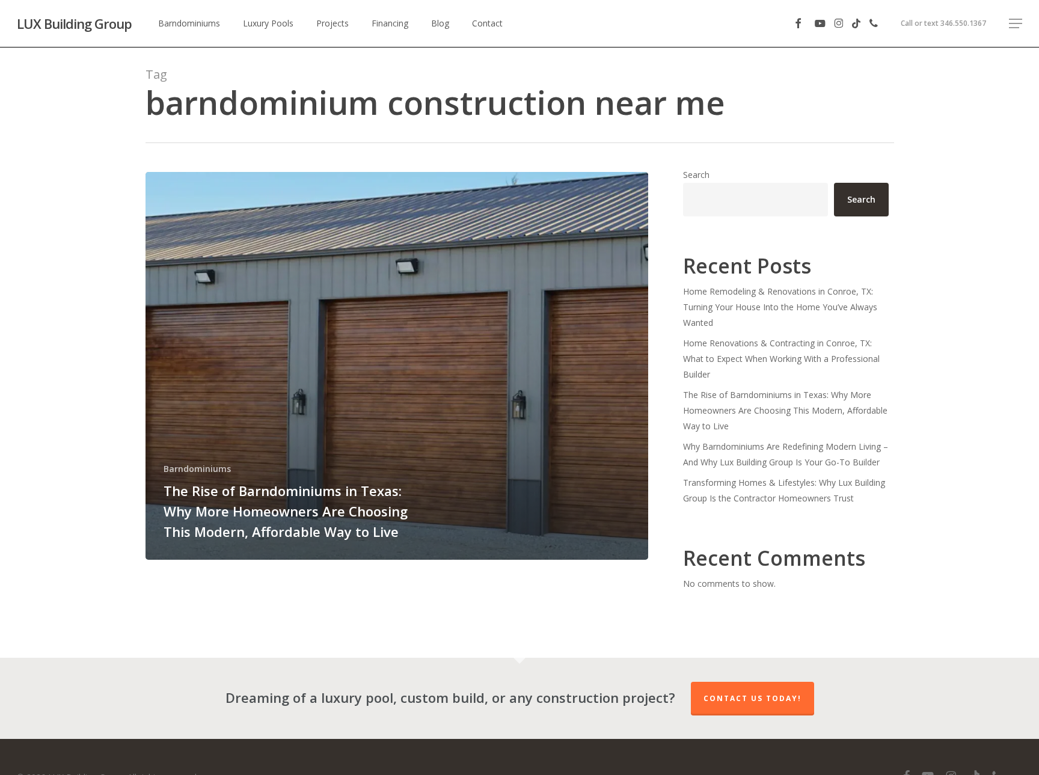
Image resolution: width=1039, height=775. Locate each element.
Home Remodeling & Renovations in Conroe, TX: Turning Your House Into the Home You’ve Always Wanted (780, 307)
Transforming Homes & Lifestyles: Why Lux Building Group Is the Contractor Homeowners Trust (784, 490)
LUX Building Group (74, 23)
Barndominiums (197, 468)
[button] (1015, 23)
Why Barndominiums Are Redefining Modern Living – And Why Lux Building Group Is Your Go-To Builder (785, 454)
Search (696, 174)
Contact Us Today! (752, 698)
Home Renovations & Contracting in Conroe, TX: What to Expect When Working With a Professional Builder (781, 358)
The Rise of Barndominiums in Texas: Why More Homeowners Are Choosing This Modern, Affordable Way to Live (785, 410)
